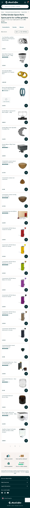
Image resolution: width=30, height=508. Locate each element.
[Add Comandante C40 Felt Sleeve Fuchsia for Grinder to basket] (26, 306)
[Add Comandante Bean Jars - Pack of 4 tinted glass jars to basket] (26, 373)
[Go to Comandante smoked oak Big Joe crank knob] (15, 201)
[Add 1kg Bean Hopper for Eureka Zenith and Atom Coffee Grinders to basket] (26, 440)
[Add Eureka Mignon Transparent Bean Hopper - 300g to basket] (26, 122)
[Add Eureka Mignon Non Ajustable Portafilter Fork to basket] (26, 139)
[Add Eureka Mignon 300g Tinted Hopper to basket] (26, 156)
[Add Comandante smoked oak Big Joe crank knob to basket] (26, 206)
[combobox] (15, 6)
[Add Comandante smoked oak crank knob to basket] (26, 189)
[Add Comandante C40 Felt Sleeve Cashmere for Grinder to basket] (26, 323)
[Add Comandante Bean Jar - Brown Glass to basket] (26, 407)
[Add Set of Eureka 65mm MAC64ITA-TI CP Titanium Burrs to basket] (26, 82)
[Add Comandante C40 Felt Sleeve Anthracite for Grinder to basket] (26, 340)
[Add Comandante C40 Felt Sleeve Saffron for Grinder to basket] (26, 256)
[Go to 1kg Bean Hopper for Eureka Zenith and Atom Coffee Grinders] (15, 435)
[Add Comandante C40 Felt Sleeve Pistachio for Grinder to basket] (26, 273)
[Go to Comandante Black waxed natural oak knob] (15, 352)
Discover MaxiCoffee (6, 478)
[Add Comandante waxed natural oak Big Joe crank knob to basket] (26, 172)
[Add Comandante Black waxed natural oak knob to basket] (26, 357)
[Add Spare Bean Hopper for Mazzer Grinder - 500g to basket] (26, 65)
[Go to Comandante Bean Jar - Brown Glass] (15, 402)
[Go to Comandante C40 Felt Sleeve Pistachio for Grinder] (15, 268)
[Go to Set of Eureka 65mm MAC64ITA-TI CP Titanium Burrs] (15, 77)
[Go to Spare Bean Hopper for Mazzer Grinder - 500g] (15, 60)
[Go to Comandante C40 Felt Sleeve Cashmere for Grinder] (15, 318)
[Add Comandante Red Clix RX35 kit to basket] (26, 223)
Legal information (5, 486)
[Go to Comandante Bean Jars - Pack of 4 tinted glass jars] (15, 368)
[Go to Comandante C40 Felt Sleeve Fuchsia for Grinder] (15, 301)
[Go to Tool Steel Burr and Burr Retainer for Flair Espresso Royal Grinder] (15, 43)
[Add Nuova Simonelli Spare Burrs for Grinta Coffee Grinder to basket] (26, 105)
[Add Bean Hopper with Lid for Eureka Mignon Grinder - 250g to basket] (26, 424)
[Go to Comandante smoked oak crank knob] (15, 184)
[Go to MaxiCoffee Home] (12, 2)
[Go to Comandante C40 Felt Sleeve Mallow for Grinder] (15, 285)
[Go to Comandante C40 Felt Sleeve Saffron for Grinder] (15, 251)
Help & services (5, 482)
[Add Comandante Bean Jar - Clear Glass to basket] (26, 390)
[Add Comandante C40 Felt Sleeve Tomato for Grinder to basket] (26, 239)
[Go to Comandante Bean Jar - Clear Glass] (15, 385)
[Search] (2, 6)
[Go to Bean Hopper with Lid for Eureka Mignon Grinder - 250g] (15, 419)
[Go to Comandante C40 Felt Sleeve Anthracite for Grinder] (15, 335)
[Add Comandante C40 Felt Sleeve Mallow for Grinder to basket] (26, 290)
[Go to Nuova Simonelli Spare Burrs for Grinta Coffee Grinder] (15, 97)
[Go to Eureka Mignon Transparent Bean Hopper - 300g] (15, 117)
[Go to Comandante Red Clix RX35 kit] (15, 217)
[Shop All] (2, 2)
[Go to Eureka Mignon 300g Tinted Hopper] (15, 150)
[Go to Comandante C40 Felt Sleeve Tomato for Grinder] (15, 234)
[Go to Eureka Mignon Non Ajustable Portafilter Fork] (15, 134)
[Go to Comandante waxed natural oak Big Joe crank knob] (15, 167)
